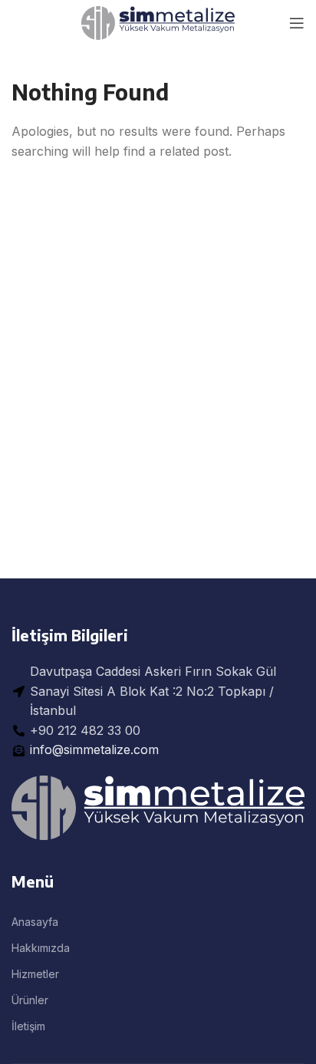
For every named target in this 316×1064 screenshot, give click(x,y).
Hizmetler (35, 973)
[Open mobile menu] (296, 23)
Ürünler (30, 999)
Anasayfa (35, 921)
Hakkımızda (41, 947)
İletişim (28, 1026)
